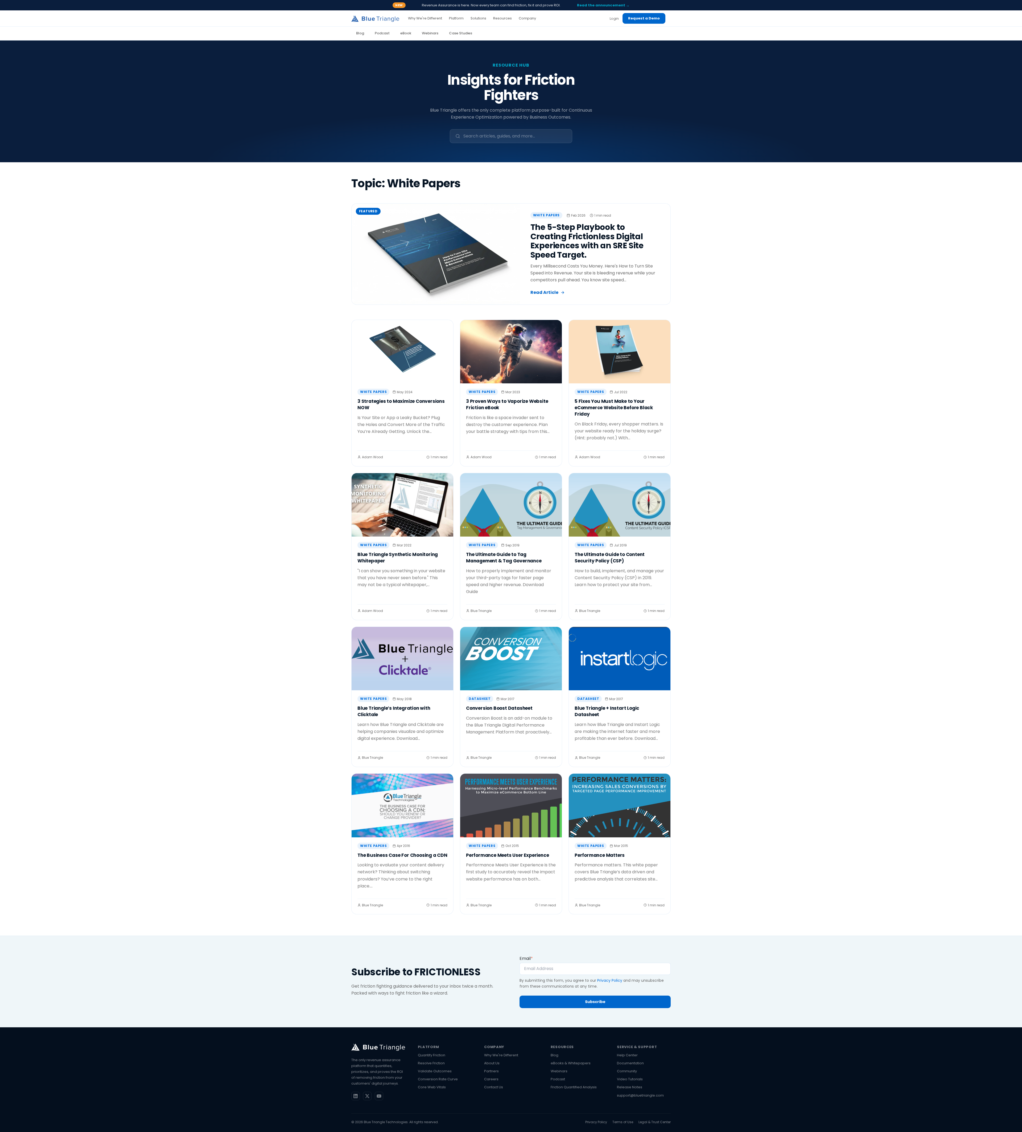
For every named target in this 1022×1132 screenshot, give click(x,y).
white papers (546, 215)
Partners (491, 1071)
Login (614, 18)
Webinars (430, 33)
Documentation (630, 1063)
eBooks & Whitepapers (571, 1063)
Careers (491, 1079)
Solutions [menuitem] (478, 18)
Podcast (382, 33)
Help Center (627, 1055)
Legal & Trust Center (654, 1122)
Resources (562, 1046)
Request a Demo (644, 18)
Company (494, 1046)
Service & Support (637, 1046)
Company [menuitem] (527, 18)
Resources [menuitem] (502, 18)
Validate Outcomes (435, 1071)
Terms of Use (622, 1122)
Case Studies (460, 33)
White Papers (373, 391)
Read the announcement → (603, 5)
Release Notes (629, 1087)
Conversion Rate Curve (438, 1079)
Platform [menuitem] (456, 18)
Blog (360, 33)
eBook (405, 33)
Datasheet (480, 698)
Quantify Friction (431, 1055)
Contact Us (493, 1087)
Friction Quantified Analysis (574, 1087)
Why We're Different (501, 1055)
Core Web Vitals (432, 1087)
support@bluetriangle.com (640, 1095)
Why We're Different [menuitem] (425, 18)
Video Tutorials (630, 1079)
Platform (428, 1046)
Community (627, 1071)
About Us (492, 1063)
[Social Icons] (355, 1096)
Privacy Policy (609, 980)
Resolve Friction (431, 1063)
